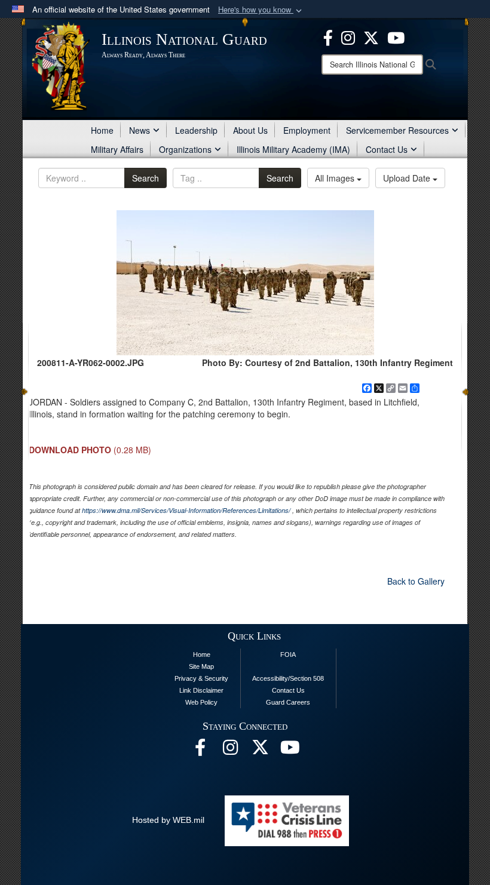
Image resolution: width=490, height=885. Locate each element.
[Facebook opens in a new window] (328, 36)
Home (102, 130)
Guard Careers (288, 702)
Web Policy (201, 702)
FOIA (288, 654)
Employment (306, 130)
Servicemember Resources (397, 130)
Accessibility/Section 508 (288, 678)
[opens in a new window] (371, 36)
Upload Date (408, 178)
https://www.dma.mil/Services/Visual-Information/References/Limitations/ (186, 510)
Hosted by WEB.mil (168, 820)
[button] (261, 10)
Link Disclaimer (201, 690)
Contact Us (387, 149)
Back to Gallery (416, 581)
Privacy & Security (201, 678)
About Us (250, 130)
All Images (336, 178)
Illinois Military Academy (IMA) (293, 149)
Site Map (201, 666)
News (139, 130)
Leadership (196, 130)
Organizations (185, 149)
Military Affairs (117, 149)
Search (145, 178)
